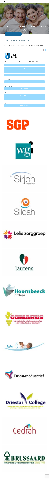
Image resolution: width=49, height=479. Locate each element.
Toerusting (43, 26)
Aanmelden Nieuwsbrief (24, 98)
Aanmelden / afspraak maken (24, 75)
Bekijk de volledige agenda (24, 105)
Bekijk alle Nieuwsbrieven (24, 95)
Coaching (22, 26)
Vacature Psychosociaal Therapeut (13, 33)
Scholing (32, 26)
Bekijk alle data (24, 81)
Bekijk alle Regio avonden (24, 88)
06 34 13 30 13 (25, 65)
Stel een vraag (24, 71)
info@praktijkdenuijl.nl (25, 68)
